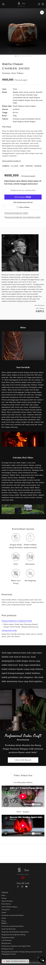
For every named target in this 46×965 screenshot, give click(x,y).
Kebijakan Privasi (7, 949)
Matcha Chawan (12, 64)
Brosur (4, 921)
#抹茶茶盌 (38, 166)
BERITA (4, 923)
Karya (3, 895)
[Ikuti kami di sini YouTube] (26, 886)
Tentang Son (6, 909)
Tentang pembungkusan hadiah (16, 213)
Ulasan (4, 918)
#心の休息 (14, 166)
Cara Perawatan (7, 940)
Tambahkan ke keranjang (23, 190)
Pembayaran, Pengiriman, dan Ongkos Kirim (16, 946)
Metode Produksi (7, 901)
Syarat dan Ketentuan (9, 929)
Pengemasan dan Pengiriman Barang (13, 934)
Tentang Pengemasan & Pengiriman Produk (17, 621)
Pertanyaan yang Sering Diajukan (13, 915)
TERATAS (5, 892)
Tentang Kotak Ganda (9, 630)
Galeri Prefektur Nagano (9, 907)
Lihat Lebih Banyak (23, 760)
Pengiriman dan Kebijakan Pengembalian (15, 932)
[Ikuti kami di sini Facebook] (18, 886)
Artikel (4, 912)
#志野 (22, 166)
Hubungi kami (6, 943)
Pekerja (4, 898)
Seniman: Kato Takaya (13, 73)
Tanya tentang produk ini (11, 161)
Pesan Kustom (6, 904)
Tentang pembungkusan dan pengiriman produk (22, 217)
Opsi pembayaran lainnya (23, 202)
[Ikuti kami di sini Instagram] (22, 886)
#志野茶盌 (29, 166)
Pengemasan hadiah (8, 937)
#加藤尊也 (5, 166)
